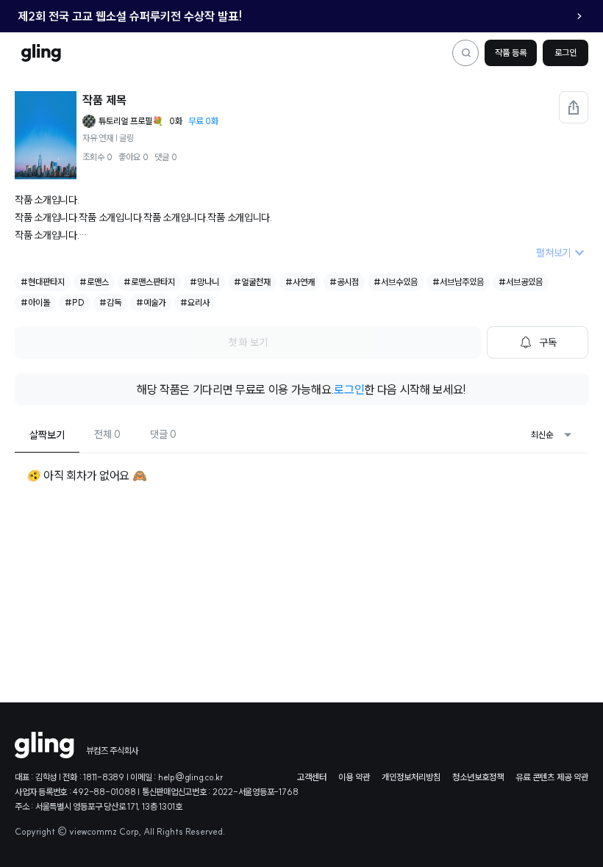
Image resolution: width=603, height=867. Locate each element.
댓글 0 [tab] (163, 434)
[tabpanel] (301, 481)
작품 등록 (511, 52)
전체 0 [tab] (107, 434)
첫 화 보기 (248, 342)
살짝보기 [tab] (47, 435)
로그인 (565, 52)
